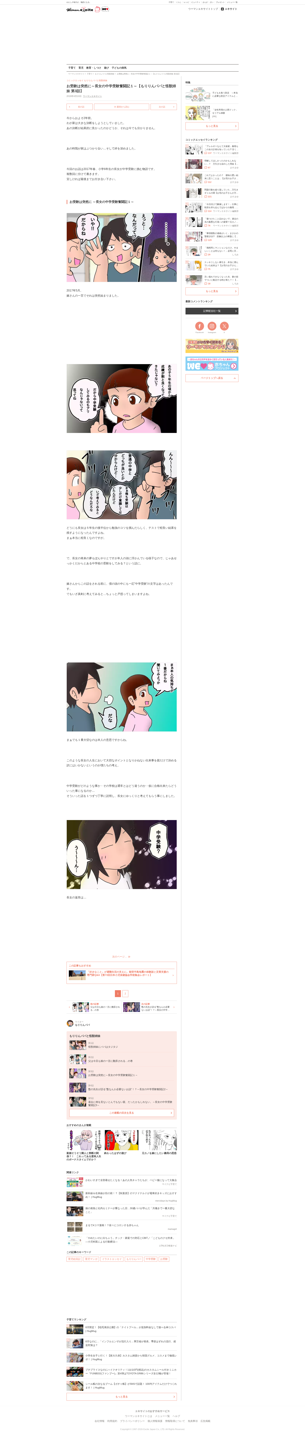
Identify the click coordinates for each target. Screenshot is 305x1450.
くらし (178, 2)
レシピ (186, 2)
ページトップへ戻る (212, 378)
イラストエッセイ (112, 1259)
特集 (188, 82)
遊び (106, 67)
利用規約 (112, 1421)
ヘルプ (176, 1416)
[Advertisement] (152, 39)
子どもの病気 (119, 67)
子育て (171, 2)
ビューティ (195, 2)
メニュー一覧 (232, 2)
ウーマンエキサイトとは (138, 1416)
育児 (81, 67)
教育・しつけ (93, 67)
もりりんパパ (133, 1259)
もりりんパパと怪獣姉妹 (95, 80)
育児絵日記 (74, 1259)
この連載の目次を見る (121, 1112)
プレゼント (220, 2)
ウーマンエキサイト (92, 96)
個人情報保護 (155, 1421)
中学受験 (151, 1259)
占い (212, 2)
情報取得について (175, 1421)
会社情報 (99, 1421)
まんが (205, 2)
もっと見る (121, 1396)
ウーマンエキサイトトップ (203, 8)
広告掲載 (205, 1421)
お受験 (164, 1259)
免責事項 (193, 1421)
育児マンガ (91, 1259)
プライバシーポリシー (132, 1421)
